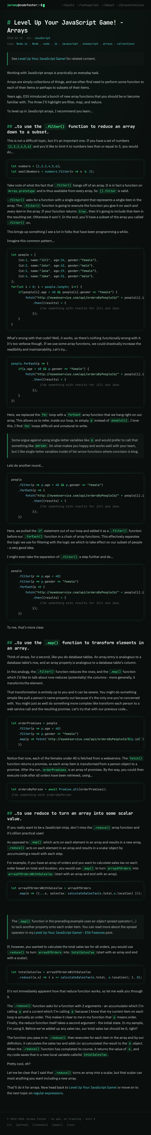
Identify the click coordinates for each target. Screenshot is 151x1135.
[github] (22, 1125)
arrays (107, 43)
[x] (9, 1125)
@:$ (24, 5)
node (46, 43)
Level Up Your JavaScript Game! (42, 58)
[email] (57, 1125)
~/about (108, 5)
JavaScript (42, 38)
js (55, 43)
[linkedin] (40, 1125)
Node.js (22, 43)
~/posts (68, 5)
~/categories (88, 5)
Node (35, 43)
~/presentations (130, 5)
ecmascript (90, 43)
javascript (70, 43)
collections (125, 43)
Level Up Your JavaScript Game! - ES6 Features (69, 932)
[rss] (71, 1125)
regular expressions (48, 1093)
